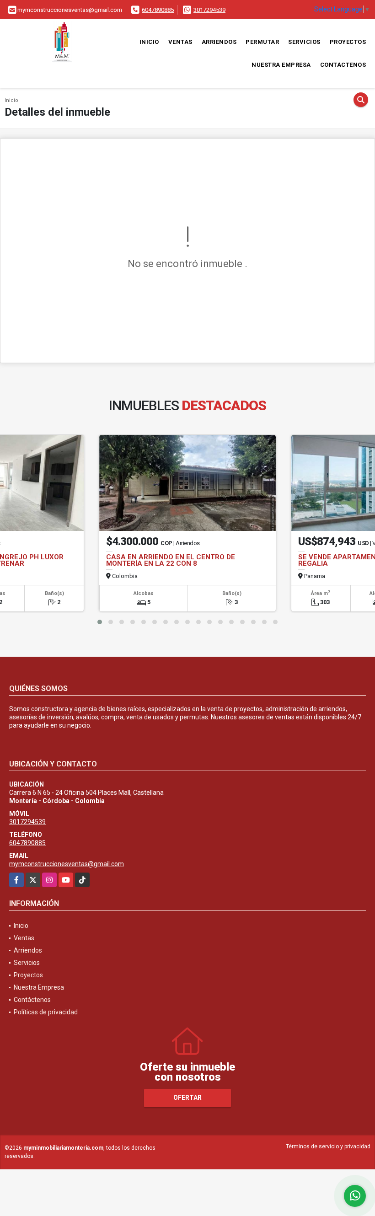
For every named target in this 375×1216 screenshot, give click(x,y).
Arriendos (219, 41)
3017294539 (209, 9)
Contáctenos (343, 64)
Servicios (304, 41)
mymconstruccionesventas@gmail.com (66, 864)
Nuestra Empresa (281, 64)
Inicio (149, 41)
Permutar (262, 41)
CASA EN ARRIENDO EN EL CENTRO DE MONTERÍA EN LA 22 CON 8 (170, 560)
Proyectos (348, 41)
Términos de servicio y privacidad (328, 1146)
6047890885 (158, 9)
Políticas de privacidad (46, 1012)
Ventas (180, 41)
